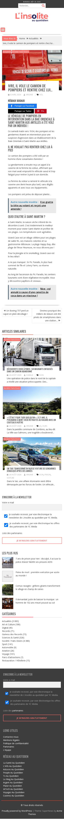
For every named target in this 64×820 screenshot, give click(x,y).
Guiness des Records (12, 634)
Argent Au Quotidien (13, 782)
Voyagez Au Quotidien (13, 792)
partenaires (16, 533)
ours (44, 426)
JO (40, 426)
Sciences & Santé (10, 637)
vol (41, 94)
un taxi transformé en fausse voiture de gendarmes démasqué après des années (31, 470)
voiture (10, 478)
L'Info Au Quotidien (12, 766)
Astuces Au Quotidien (13, 769)
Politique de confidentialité (16, 743)
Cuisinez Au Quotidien (13, 795)
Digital (5, 627)
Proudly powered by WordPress (17, 810)
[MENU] (3, 30)
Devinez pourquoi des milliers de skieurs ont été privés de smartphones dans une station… (47, 315)
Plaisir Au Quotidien (12, 785)
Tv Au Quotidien (11, 775)
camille (29, 375)
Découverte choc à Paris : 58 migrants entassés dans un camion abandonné (30, 370)
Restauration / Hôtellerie (14, 660)
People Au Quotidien (13, 772)
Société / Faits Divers (20, 52)
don (41, 375)
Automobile (7, 647)
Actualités (7, 52)
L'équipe (7, 750)
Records (6, 631)
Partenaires (8, 746)
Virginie (29, 94)
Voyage (5, 654)
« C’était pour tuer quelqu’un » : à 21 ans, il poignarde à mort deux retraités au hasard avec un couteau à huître (31, 420)
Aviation (6, 650)
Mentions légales (11, 740)
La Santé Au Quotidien (14, 762)
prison (48, 474)
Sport (4, 644)
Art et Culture (8, 624)
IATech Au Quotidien (13, 789)
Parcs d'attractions (11, 657)
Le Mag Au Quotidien (13, 779)
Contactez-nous (10, 736)
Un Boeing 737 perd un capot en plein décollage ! (16, 312)
